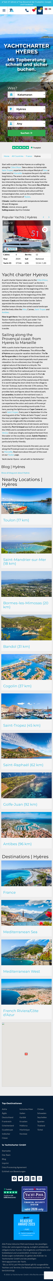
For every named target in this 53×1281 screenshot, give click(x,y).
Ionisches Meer (26, 1109)
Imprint (5, 1163)
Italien (22, 1113)
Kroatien (23, 1121)
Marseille (18, 173)
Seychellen (42, 1117)
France (29, 156)
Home (6, 156)
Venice (5, 432)
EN (50, 9)
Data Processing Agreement (14, 1167)
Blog (4, 1159)
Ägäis (4, 1113)
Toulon (27, 196)
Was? (12, 88)
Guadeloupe (7, 1129)
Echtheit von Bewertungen (13, 1171)
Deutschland (7, 1117)
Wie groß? (17, 117)
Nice (45, 170)
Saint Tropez (7, 170)
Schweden (41, 1113)
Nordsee (23, 1134)
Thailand (41, 1125)
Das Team (6, 1155)
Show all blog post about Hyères (15, 472)
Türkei (40, 1129)
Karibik (23, 1117)
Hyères (12, 249)
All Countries (17, 156)
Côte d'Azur (16, 167)
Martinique (25, 1129)
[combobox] (48, 9)
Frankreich (6, 1121)
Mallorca (23, 1125)
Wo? (12, 103)
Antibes (5, 312)
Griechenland (8, 1125)
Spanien (40, 1121)
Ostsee (40, 1109)
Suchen (25, 133)
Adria (4, 1109)
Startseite (6, 1150)
